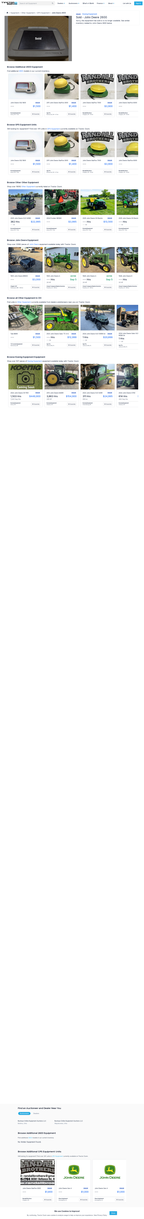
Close (113, 1213)
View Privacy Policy (100, 1215)
